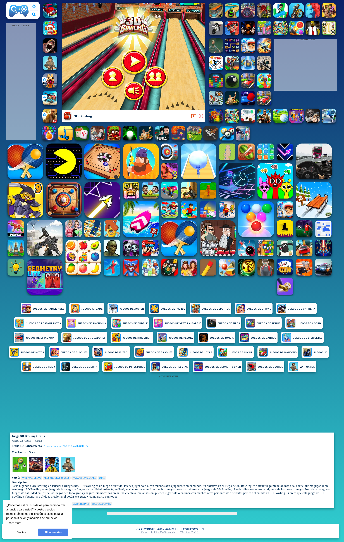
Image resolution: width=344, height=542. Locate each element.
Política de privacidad (163, 532)
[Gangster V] (50, 121)
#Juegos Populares (84, 478)
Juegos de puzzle (173, 309)
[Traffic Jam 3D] (248, 16)
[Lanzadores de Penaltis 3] (194, 139)
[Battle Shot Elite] (50, 69)
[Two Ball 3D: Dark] (264, 16)
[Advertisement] (21, 81)
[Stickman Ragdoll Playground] (210, 139)
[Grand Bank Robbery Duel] (243, 139)
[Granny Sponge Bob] (312, 34)
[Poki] (34, 6)
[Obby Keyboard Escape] (52, 471)
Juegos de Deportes (216, 309)
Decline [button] (21, 532)
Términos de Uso (190, 532)
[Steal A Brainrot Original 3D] (296, 121)
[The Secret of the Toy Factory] (248, 34)
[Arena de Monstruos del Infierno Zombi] (50, 51)
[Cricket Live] (232, 34)
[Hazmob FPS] (312, 121)
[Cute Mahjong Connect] (329, 34)
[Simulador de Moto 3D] (216, 34)
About (143, 532)
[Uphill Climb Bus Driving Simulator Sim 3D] (216, 16)
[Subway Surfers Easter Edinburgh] (248, 51)
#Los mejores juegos (57, 478)
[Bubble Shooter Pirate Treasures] (296, 34)
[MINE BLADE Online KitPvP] (280, 34)
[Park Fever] (264, 34)
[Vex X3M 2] (216, 69)
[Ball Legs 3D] (232, 16)
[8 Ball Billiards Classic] (232, 86)
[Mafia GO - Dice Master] (216, 121)
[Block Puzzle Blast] (216, 86)
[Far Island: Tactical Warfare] (264, 121)
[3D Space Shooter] (329, 16)
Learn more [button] (14, 522)
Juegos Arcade (92, 309)
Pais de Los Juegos (19, 3)
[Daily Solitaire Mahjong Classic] (81, 139)
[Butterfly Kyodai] (232, 51)
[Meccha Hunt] (264, 104)
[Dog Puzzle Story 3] (50, 34)
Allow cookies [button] (53, 532)
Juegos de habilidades (48, 309)
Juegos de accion (132, 309)
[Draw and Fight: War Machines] (65, 139)
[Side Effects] (216, 51)
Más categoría (101, 504)
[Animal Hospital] (50, 86)
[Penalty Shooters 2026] (162, 139)
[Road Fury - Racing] (50, 104)
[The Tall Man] (248, 86)
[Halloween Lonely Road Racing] (50, 16)
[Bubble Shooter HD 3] (49, 139)
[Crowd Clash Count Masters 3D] (312, 16)
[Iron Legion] (36, 471)
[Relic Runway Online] (232, 104)
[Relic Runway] (146, 139)
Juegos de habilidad (76, 504)
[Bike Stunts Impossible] (232, 69)
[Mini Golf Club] (280, 121)
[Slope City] (130, 139)
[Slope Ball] (248, 69)
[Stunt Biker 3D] (296, 16)
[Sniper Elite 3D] (264, 69)
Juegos (38, 441)
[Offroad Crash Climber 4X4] (68, 471)
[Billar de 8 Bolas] (226, 139)
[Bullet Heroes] (329, 121)
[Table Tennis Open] (248, 104)
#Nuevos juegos (31, 478)
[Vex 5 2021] (248, 121)
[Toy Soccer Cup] (20, 471)
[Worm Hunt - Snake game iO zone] (178, 139)
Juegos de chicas (259, 309)
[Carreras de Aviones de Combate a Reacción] (264, 51)
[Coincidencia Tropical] (264, 86)
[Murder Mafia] (97, 139)
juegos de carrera (301, 309)
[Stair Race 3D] (280, 16)
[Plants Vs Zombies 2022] (114, 139)
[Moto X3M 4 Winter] (216, 104)
